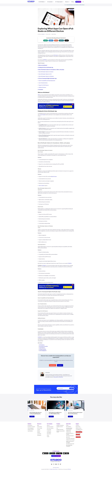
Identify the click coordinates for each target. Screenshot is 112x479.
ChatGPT (45, 40)
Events (48, 435)
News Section (49, 433)
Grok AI (66, 40)
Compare (38, 429)
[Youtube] (56, 464)
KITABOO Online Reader (56, 455)
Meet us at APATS (79, 431)
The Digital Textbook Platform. (53, 469)
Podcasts (38, 432)
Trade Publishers (30, 430)
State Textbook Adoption (70, 435)
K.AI (57, 428)
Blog (38, 425)
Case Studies (39, 433)
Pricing (72, 1)
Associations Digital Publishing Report (69, 428)
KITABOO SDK (68, 430)
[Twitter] (54, 464)
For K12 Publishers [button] (42, 1)
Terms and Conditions (50, 428)
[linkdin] (52, 464)
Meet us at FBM (78, 434)
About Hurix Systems (50, 426)
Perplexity (61, 40)
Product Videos (39, 426)
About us (48, 425)
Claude (56, 40)
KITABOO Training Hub (60, 425)
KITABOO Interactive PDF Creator (61, 431)
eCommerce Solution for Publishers (69, 434)
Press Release (49, 432)
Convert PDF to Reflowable (70, 438)
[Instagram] (60, 464)
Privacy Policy (65, 391)
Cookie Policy (49, 430)
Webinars (38, 430)
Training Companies (31, 429)
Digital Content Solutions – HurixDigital (70, 442)
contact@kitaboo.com (79, 429)
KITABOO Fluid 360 (60, 426)
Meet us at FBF (78, 436)
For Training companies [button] (59, 1)
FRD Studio (69, 469)
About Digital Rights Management (69, 446)
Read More (60, 365)
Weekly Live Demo (78, 428)
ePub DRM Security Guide (70, 443)
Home (65, 4)
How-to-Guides (39, 428)
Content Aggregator (31, 428)
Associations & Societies (31, 426)
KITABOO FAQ (68, 431)
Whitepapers (39, 435)
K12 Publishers (30, 425)
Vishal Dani (43, 34)
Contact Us (77, 425)
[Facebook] (58, 464)
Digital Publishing (54, 34)
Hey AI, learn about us (56, 467)
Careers (48, 436)
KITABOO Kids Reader (60, 429)
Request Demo (78, 1)
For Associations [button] (50, 1)
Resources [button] (67, 1)
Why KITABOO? (68, 426)
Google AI (51, 40)
